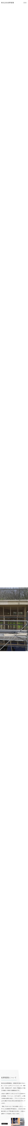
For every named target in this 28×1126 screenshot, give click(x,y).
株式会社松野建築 (7, 2)
